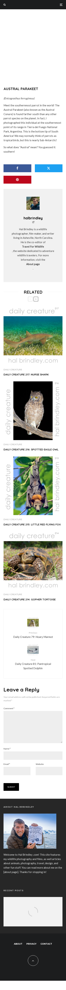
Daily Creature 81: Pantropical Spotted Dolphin (33, 664)
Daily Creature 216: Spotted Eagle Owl (31, 449)
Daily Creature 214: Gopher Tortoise (30, 599)
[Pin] (17, 180)
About (18, 944)
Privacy (31, 944)
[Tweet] (49, 168)
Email (7, 764)
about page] (11, 871)
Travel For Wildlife (33, 246)
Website (40, 764)
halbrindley (33, 218)
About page (33, 264)
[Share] (17, 168)
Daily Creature (13, 369)
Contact (46, 944)
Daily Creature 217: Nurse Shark (26, 374)
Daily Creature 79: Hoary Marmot (33, 634)
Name (7, 748)
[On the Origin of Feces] (33, 916)
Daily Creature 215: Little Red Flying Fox (32, 524)
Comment (9, 708)
